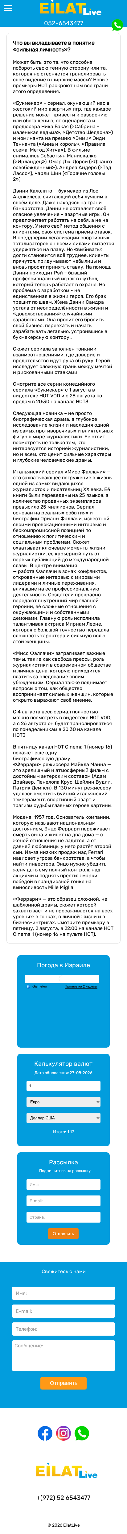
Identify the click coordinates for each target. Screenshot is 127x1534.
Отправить (63, 1233)
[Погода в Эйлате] (62, 979)
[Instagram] (63, 1433)
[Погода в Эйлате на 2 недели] (81, 986)
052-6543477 (63, 23)
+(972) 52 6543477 (63, 1497)
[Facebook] (45, 1433)
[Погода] (36, 986)
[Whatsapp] (82, 1433)
